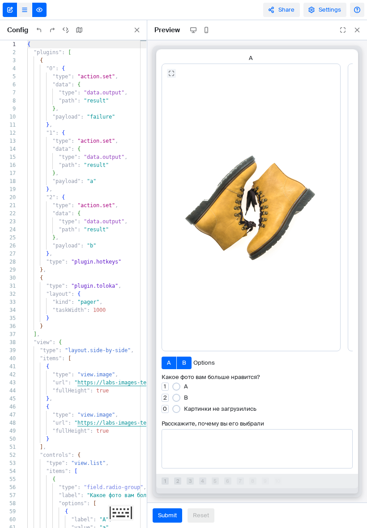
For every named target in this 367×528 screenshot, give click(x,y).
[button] (165, 387)
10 (277, 481)
